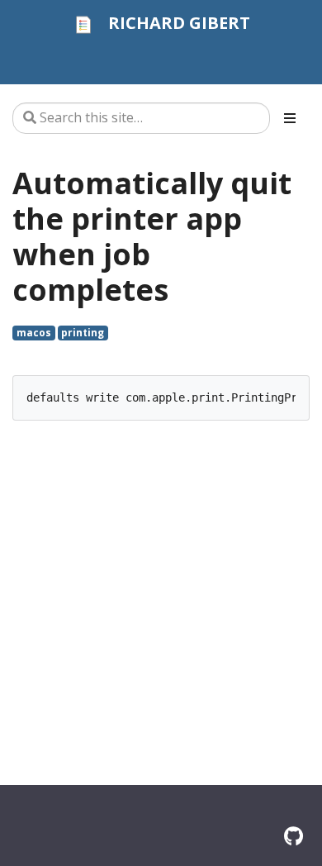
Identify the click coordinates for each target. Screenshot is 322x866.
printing (82, 333)
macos (34, 333)
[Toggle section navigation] (289, 118)
